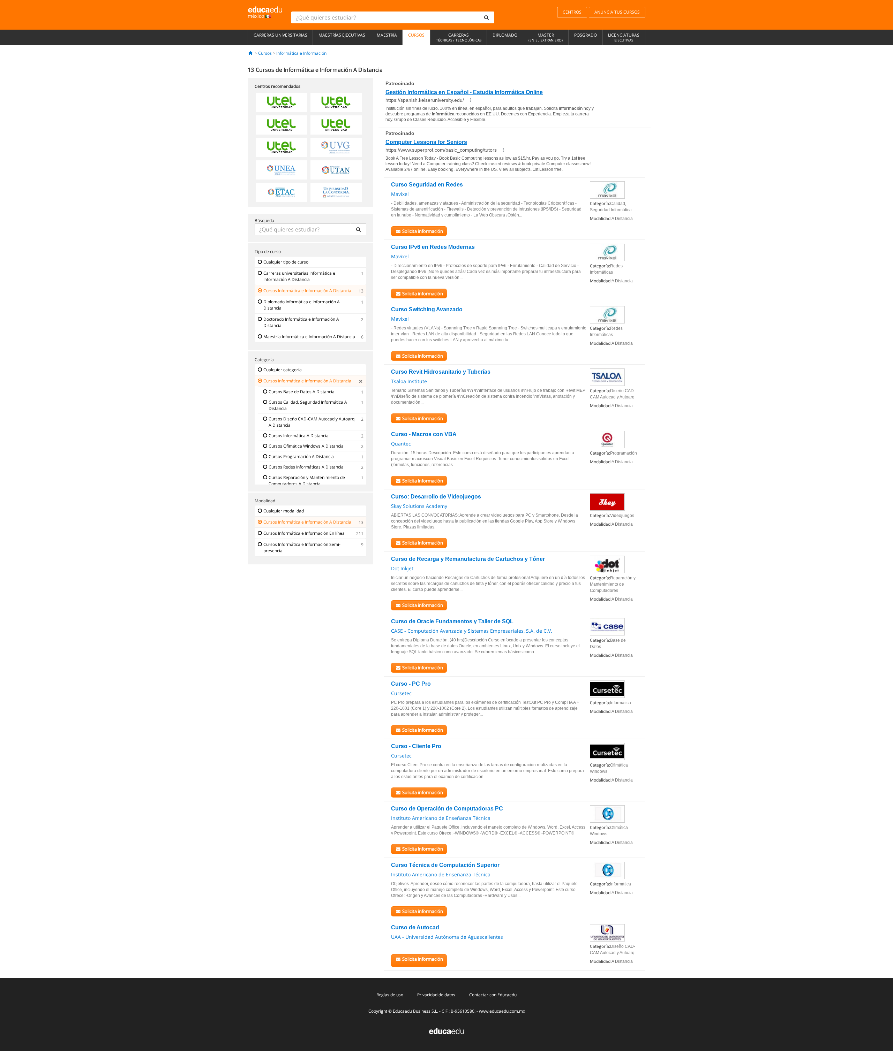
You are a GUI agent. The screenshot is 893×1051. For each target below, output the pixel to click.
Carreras (458, 37)
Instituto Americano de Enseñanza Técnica (440, 818)
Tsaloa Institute (409, 381)
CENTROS (572, 12)
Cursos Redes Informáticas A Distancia (306, 467)
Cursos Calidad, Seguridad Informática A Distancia (308, 405)
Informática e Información (301, 53)
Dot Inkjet (402, 568)
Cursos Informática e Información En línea (304, 533)
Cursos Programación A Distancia (301, 456)
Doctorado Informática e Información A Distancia (301, 322)
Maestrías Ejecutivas (341, 35)
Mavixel (400, 194)
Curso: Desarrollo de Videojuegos (436, 497)
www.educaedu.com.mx (502, 1011)
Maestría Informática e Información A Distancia (309, 337)
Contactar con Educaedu (493, 995)
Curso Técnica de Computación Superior (445, 865)
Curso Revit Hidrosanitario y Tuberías (440, 372)
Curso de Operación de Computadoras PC (447, 809)
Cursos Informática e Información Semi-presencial (301, 547)
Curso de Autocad (415, 927)
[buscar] (487, 17)
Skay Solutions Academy (419, 506)
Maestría (387, 35)
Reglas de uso (389, 995)
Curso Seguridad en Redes (427, 185)
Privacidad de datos (436, 995)
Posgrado (585, 35)
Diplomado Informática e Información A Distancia (301, 305)
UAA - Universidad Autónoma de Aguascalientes (447, 937)
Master (545, 37)
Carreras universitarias (280, 35)
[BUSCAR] (358, 229)
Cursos (416, 35)
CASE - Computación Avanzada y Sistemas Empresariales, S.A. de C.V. (471, 630)
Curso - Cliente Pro (416, 746)
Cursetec (401, 693)
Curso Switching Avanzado (427, 309)
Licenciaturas (623, 37)
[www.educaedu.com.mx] (446, 1030)
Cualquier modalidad (283, 511)
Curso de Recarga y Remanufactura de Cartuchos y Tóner (468, 559)
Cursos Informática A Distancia (299, 436)
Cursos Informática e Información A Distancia (307, 291)
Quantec (401, 443)
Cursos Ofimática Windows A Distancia (306, 446)
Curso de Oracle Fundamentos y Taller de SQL (452, 621)
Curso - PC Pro (411, 684)
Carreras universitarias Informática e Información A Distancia (299, 276)
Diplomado (505, 35)
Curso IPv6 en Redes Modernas (433, 247)
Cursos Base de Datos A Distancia (302, 392)
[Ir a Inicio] (251, 53)
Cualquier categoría (282, 370)
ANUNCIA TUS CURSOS (617, 12)
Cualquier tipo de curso (285, 262)
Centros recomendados (277, 86)
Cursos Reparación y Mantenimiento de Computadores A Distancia (307, 480)
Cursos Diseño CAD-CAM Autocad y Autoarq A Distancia (311, 422)
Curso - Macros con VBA (424, 434)
